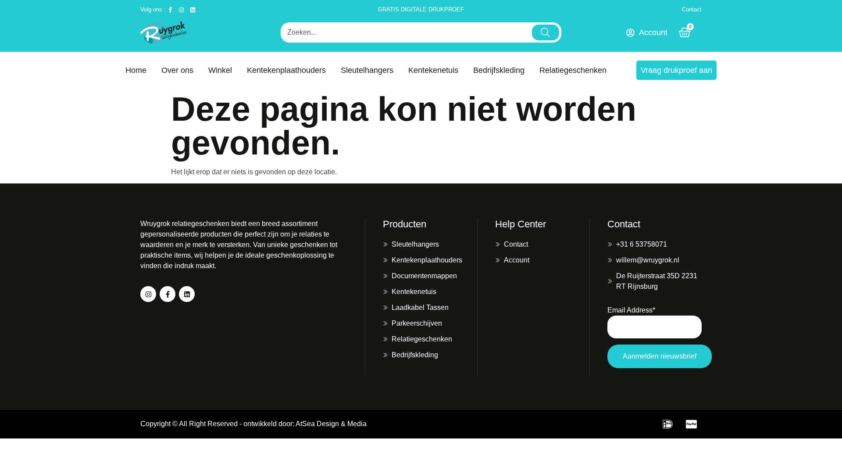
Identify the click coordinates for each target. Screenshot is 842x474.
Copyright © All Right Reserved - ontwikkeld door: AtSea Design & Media (253, 423)
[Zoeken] (545, 32)
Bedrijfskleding (498, 70)
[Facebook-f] (167, 294)
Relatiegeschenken (573, 70)
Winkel (220, 70)
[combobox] (405, 32)
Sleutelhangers (367, 70)
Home (135, 70)
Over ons (177, 70)
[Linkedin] (187, 294)
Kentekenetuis (433, 70)
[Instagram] (148, 294)
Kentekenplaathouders (286, 70)
